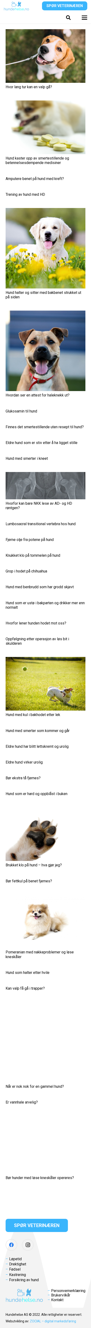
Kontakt (57, 1300)
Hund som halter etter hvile (27, 972)
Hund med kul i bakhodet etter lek (33, 714)
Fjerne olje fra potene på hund (30, 539)
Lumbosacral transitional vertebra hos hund (41, 524)
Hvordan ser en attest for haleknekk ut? (38, 395)
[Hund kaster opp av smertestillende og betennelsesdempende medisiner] (45, 127)
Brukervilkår (60, 1295)
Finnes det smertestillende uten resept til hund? (45, 427)
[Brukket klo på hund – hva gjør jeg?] (45, 834)
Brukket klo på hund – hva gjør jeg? (34, 865)
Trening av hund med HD (25, 194)
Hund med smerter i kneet (27, 458)
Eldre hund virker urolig (24, 762)
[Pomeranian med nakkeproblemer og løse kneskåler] (45, 921)
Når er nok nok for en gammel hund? (35, 1086)
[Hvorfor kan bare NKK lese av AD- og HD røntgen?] (45, 485)
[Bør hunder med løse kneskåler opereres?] (45, 1145)
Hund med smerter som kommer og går (38, 730)
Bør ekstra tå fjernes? (23, 778)
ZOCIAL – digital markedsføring (53, 1321)
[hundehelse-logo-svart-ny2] (16, 6)
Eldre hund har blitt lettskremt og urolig (37, 746)
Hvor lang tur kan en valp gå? (29, 87)
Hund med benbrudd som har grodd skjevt (40, 587)
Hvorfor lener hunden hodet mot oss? (36, 623)
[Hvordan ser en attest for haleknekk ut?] (45, 351)
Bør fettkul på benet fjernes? (29, 881)
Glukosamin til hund (21, 411)
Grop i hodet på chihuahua (26, 571)
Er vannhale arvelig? (22, 1102)
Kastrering (17, 1274)
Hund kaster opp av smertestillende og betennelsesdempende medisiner (37, 160)
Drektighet (17, 1264)
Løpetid (15, 1259)
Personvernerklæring (68, 1290)
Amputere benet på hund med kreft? (35, 178)
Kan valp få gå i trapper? (25, 988)
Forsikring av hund (24, 1280)
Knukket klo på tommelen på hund (33, 555)
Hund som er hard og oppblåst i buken (36, 794)
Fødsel (15, 1269)
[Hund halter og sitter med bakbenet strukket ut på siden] (45, 248)
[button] (68, 18)
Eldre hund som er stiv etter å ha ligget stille (41, 442)
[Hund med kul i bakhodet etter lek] (45, 684)
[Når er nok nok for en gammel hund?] (45, 1042)
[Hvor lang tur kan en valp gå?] (45, 56)
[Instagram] (28, 1245)
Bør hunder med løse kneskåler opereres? (40, 1178)
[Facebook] (11, 1245)
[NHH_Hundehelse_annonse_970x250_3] (45, 1196)
